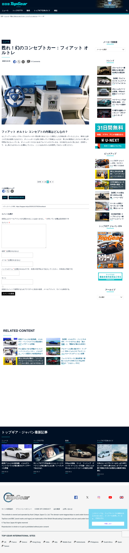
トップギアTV (17, 10)
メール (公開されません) (11, 260)
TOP (2, 16)
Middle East (67, 542)
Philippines (94, 542)
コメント (6, 222)
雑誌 (55, 10)
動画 (28, 10)
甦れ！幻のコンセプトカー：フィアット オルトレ (23, 16)
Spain (120, 542)
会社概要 (57, 509)
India (47, 542)
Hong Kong (36, 542)
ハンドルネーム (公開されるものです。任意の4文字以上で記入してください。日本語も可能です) (37, 269)
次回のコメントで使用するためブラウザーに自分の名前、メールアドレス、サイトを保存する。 (36, 289)
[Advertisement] (64, 27)
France (14, 542)
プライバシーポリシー (24, 509)
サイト (4, 278)
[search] (127, 10)
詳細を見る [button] (100, 518)
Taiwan (6, 546)
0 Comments (35, 61)
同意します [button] (108, 523)
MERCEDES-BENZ (17, 197)
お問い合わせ (67, 509)
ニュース (5, 10)
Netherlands (80, 542)
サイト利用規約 (7, 509)
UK (5, 542)
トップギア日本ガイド (42, 10)
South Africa (108, 542)
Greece (24, 542)
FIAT (5, 197)
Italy (56, 542)
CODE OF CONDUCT (43, 509)
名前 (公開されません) (10, 251)
